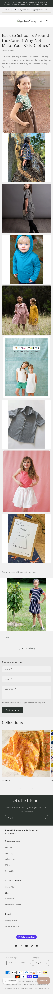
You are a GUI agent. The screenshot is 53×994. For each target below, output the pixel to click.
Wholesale (9, 899)
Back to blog (28, 648)
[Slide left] (21, 788)
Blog (7, 893)
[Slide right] (32, 788)
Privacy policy (29, 984)
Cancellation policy (42, 988)
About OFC (9, 887)
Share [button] (7, 637)
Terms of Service (12, 927)
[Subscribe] (45, 818)
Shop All (8, 848)
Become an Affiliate (13, 905)
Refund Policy (11, 859)
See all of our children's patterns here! (19, 572)
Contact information (26, 988)
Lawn (5, 780)
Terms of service (42, 984)
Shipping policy (12, 988)
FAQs (7, 865)
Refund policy (17, 984)
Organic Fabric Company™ (25, 981)
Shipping (9, 854)
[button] (5, 21)
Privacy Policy (11, 921)
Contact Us (9, 871)
